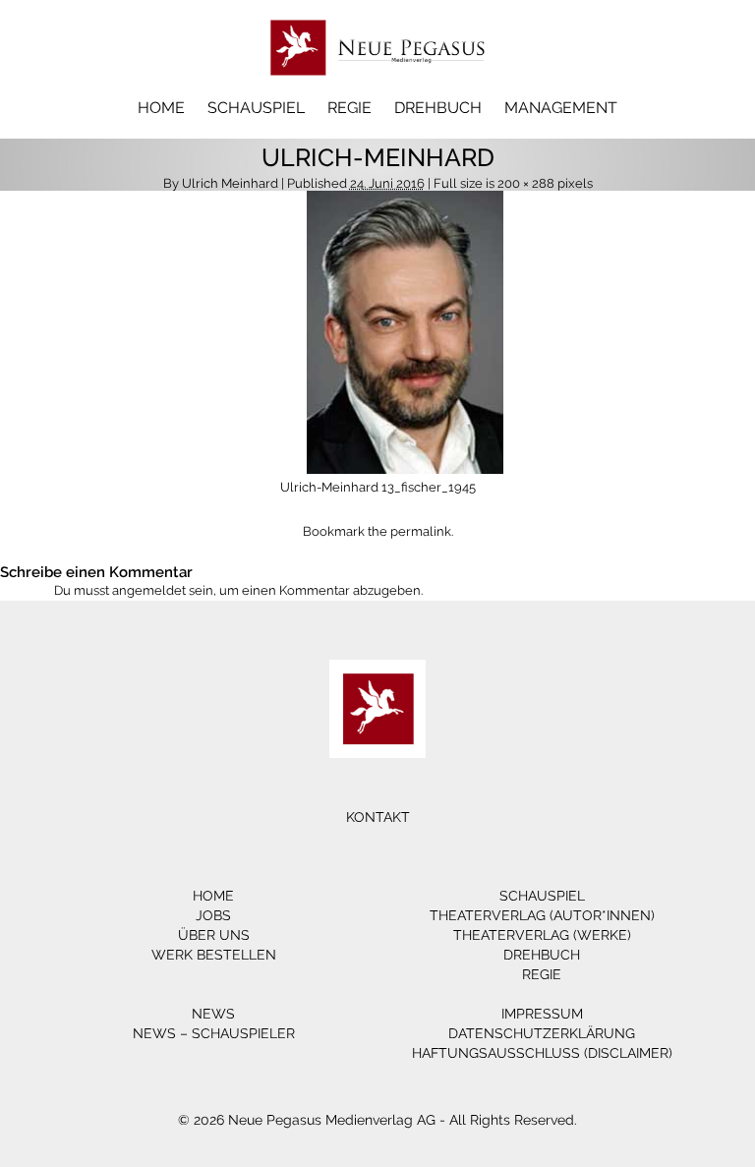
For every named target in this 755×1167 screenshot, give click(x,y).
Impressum (542, 1013)
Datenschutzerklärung (541, 1033)
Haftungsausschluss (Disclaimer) (542, 1053)
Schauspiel (256, 107)
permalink (420, 531)
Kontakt (378, 817)
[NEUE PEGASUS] (378, 86)
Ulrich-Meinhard (329, 487)
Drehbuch (438, 107)
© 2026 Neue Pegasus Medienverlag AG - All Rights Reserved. (377, 1120)
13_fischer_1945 (428, 487)
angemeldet (149, 590)
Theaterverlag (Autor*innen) (542, 915)
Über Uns (214, 935)
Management (560, 107)
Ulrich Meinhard (230, 183)
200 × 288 (525, 183)
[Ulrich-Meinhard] (405, 469)
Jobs (213, 915)
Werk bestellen (213, 955)
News (213, 1013)
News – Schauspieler (214, 1033)
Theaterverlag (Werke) (542, 935)
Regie (349, 107)
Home (161, 107)
